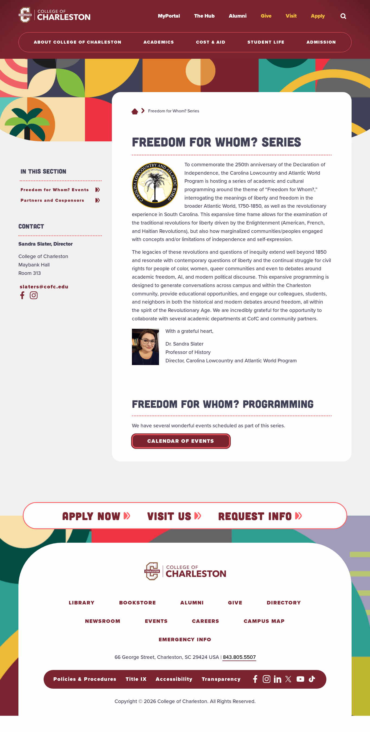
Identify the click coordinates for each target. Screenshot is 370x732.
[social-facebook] (22, 297)
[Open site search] (343, 16)
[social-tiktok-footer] (312, 681)
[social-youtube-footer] (300, 681)
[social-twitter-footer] (289, 681)
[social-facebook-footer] (255, 681)
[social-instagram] (34, 297)
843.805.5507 (239, 657)
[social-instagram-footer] (267, 681)
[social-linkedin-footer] (278, 681)
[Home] (134, 111)
